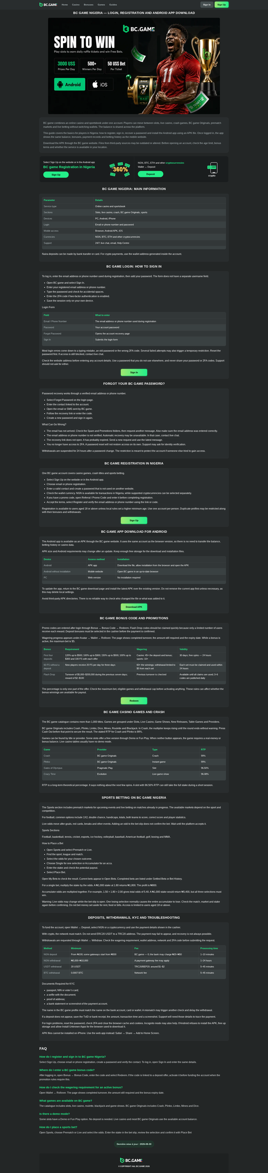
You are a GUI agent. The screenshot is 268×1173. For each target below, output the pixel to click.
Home (65, 4)
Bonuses (88, 4)
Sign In (207, 4)
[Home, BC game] (48, 4)
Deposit (150, 174)
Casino (76, 4)
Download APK (134, 607)
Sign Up (221, 4)
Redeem (134, 700)
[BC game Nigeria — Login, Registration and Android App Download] (134, 66)
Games (101, 4)
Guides (113, 4)
